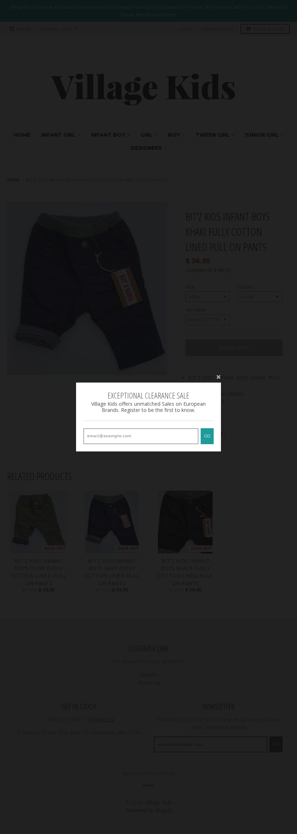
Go (207, 435)
